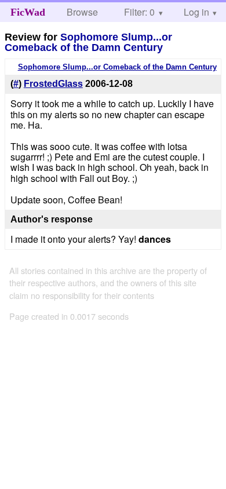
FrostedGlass (53, 84)
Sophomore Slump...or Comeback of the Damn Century (88, 42)
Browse (82, 12)
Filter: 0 (139, 12)
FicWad (27, 12)
